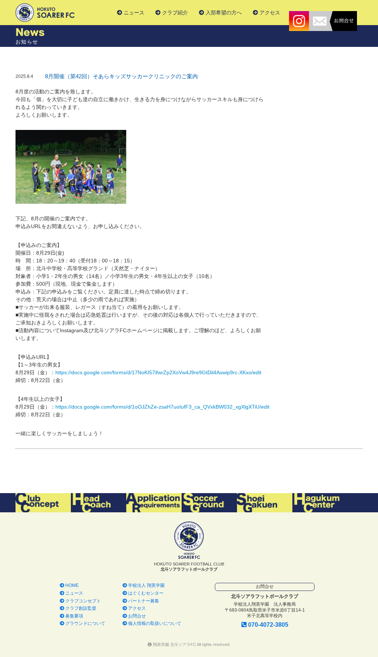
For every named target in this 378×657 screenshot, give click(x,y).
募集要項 (73, 616)
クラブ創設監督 (80, 608)
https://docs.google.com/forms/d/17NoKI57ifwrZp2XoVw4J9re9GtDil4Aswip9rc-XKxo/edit (158, 372)
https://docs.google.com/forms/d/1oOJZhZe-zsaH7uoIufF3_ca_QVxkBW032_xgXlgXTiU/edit (162, 407)
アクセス (269, 13)
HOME (71, 585)
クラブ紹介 (174, 13)
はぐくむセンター (145, 593)
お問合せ (136, 616)
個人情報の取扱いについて (154, 623)
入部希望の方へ (223, 13)
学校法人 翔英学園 (146, 585)
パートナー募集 (143, 600)
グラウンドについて (84, 623)
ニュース (133, 13)
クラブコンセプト (82, 600)
